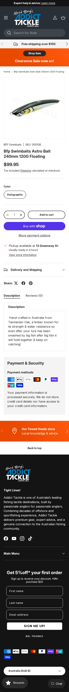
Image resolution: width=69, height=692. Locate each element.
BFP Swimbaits (13, 144)
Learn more (48, 3)
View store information (23, 254)
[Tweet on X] (16, 283)
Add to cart (47, 214)
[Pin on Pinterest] (30, 283)
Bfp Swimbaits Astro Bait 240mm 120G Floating (39, 71)
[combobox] (34, 33)
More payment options (34, 235)
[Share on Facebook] (23, 283)
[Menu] (6, 18)
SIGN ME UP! (34, 626)
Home (7, 71)
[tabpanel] (34, 327)
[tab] (12, 295)
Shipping (25, 170)
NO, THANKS (34, 636)
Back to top (35, 448)
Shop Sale (34, 53)
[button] (63, 18)
